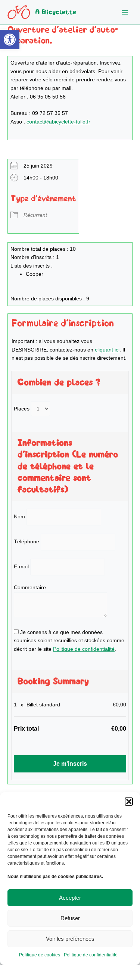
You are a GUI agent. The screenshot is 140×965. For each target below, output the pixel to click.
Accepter (70, 897)
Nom (19, 516)
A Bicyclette (55, 12)
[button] (9, 39)
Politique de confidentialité (91, 955)
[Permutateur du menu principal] (125, 12)
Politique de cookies (39, 955)
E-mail (21, 566)
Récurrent (35, 215)
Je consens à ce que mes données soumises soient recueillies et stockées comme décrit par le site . (69, 641)
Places (21, 409)
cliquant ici (107, 350)
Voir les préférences (70, 939)
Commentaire (30, 587)
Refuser (70, 918)
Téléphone (26, 541)
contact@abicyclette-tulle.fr (58, 122)
